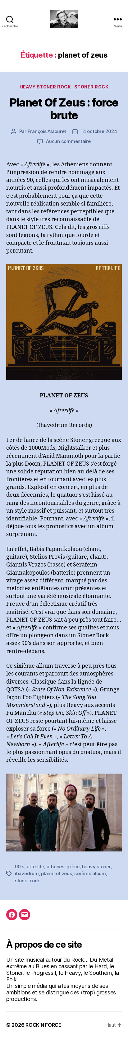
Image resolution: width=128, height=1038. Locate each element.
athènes (55, 867)
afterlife (35, 867)
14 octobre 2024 (99, 131)
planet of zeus (56, 873)
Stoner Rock (91, 86)
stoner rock (27, 881)
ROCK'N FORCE (43, 1025)
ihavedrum (27, 873)
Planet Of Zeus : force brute (64, 109)
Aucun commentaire (68, 141)
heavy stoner (96, 867)
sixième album (90, 873)
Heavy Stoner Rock (45, 86)
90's (19, 867)
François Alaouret (47, 131)
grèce (73, 867)
